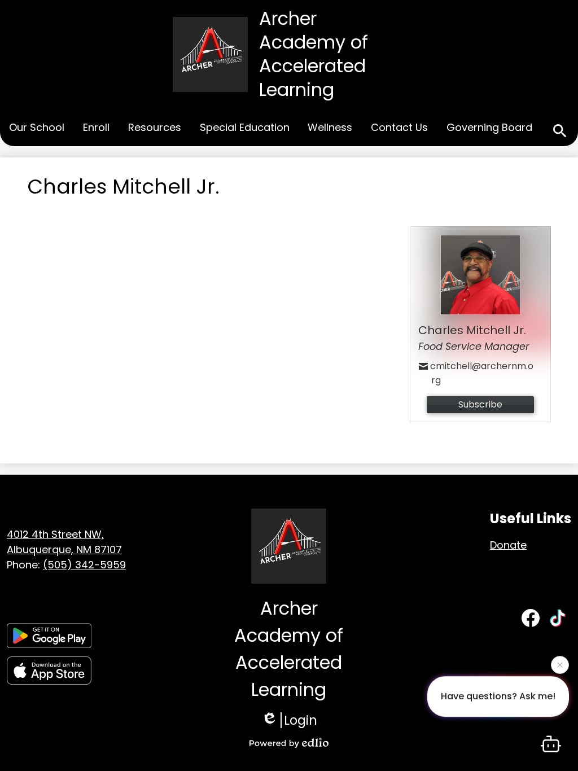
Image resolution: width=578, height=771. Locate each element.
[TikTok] (557, 618)
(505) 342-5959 (84, 565)
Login (300, 720)
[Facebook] (530, 618)
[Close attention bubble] (560, 665)
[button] (37, 129)
